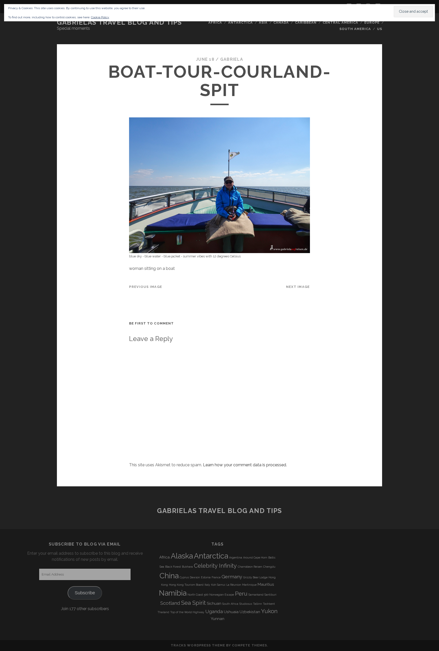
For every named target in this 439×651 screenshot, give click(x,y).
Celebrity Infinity (215, 565)
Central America (340, 22)
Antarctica (240, 22)
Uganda (214, 611)
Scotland (170, 603)
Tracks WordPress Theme (198, 645)
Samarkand (255, 594)
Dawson (195, 577)
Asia (263, 22)
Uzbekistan (250, 612)
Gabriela (231, 59)
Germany (232, 576)
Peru (241, 593)
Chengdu (269, 566)
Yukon (269, 611)
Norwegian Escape (221, 594)
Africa (215, 22)
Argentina (235, 557)
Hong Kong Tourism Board (186, 584)
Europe (372, 22)
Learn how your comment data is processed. (245, 464)
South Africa (230, 603)
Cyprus (184, 577)
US (379, 29)
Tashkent (269, 603)
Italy (207, 584)
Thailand (163, 612)
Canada (281, 22)
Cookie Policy (100, 17)
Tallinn (257, 603)
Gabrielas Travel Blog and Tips (119, 22)
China (169, 575)
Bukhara (187, 566)
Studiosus (245, 603)
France (216, 577)
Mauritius (266, 584)
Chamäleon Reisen (250, 566)
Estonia (206, 577)
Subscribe (85, 592)
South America (355, 29)
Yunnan (217, 618)
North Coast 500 (197, 594)
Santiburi (270, 594)
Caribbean (306, 22)
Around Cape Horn (255, 557)
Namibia (172, 592)
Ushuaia (231, 612)
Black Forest (173, 566)
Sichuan (214, 603)
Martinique (249, 584)
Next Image (298, 287)
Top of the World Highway (187, 612)
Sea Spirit (193, 602)
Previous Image (145, 287)
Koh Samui (218, 584)
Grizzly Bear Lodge (255, 577)
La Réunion (233, 584)
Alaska (182, 555)
